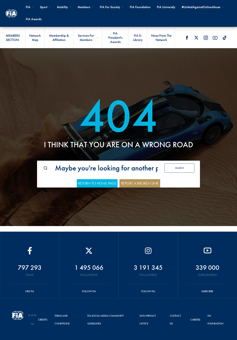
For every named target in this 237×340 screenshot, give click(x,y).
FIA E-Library (138, 37)
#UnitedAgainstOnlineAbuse (201, 7)
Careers (195, 319)
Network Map (35, 37)
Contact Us (175, 319)
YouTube (215, 38)
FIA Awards (33, 19)
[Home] (11, 13)
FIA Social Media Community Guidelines (105, 319)
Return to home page (97, 183)
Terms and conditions (62, 319)
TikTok (224, 38)
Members (84, 7)
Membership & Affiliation (59, 37)
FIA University (166, 7)
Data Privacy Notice (148, 319)
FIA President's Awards (115, 37)
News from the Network (161, 37)
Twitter (196, 38)
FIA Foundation (140, 7)
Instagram (205, 38)
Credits (42, 319)
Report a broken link (139, 183)
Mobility (62, 7)
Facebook (187, 38)
